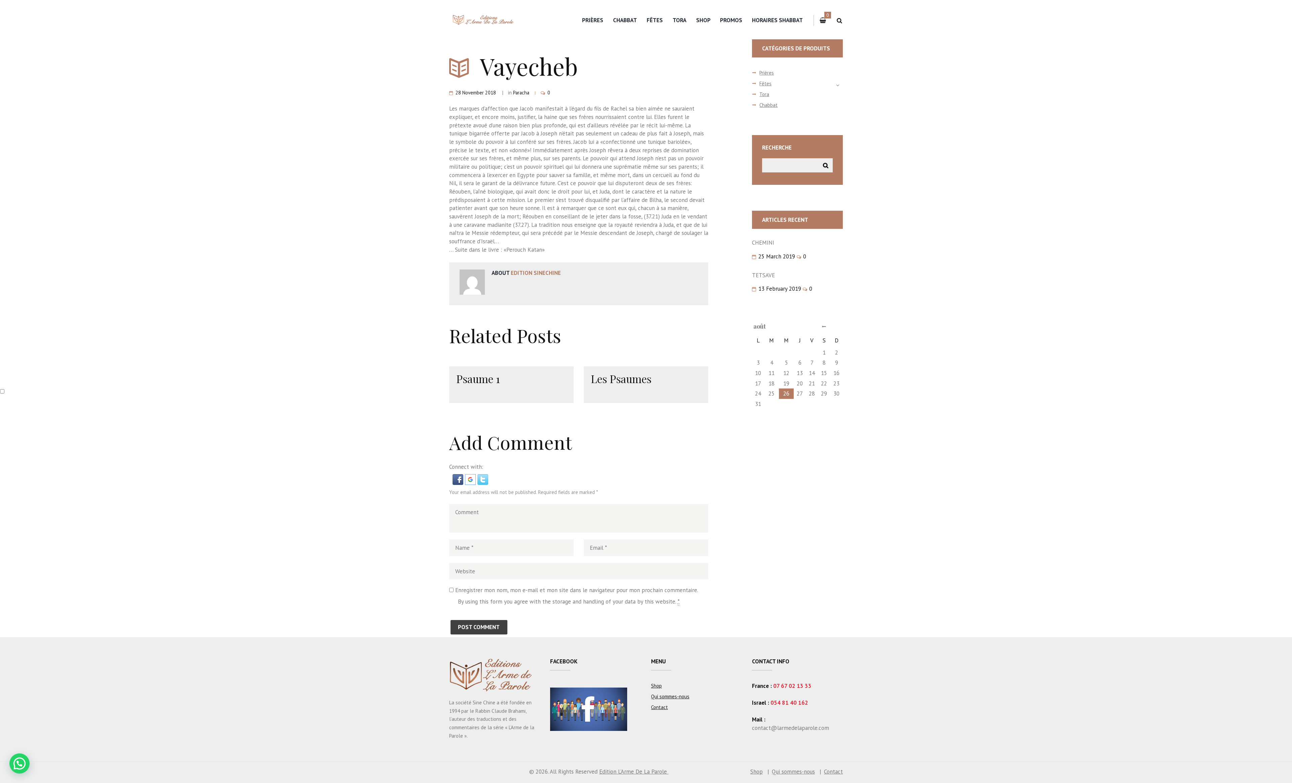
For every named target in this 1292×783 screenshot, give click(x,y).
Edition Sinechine (536, 273)
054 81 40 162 (789, 702)
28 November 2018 (476, 92)
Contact (659, 707)
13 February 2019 (779, 288)
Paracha (521, 92)
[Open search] (839, 20)
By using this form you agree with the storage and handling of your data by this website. (569, 601)
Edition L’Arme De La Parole (634, 771)
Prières (592, 20)
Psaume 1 (478, 379)
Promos (731, 20)
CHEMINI (763, 242)
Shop (703, 20)
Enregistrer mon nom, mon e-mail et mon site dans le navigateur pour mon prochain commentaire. (576, 590)
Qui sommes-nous (670, 696)
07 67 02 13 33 (792, 686)
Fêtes (655, 20)
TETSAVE (763, 275)
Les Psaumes (621, 379)
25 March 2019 (776, 256)
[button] (459, 478)
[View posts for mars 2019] (824, 326)
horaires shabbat (777, 20)
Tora (679, 20)
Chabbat (625, 20)
